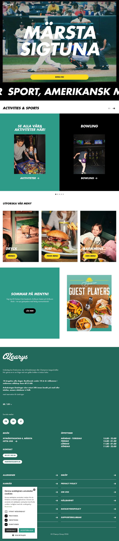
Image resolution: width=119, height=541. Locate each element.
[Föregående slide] (109, 108)
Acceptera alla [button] (27, 530)
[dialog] (19, 513)
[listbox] (34, 490)
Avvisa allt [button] (11, 530)
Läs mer (29, 311)
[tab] (55, 194)
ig (13, 421)
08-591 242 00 (10, 455)
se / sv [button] (6, 404)
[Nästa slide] (114, 108)
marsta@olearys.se (12, 461)
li (20, 421)
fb (6, 421)
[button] (114, 4)
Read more (8, 507)
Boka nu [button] (59, 77)
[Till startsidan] (8, 4)
